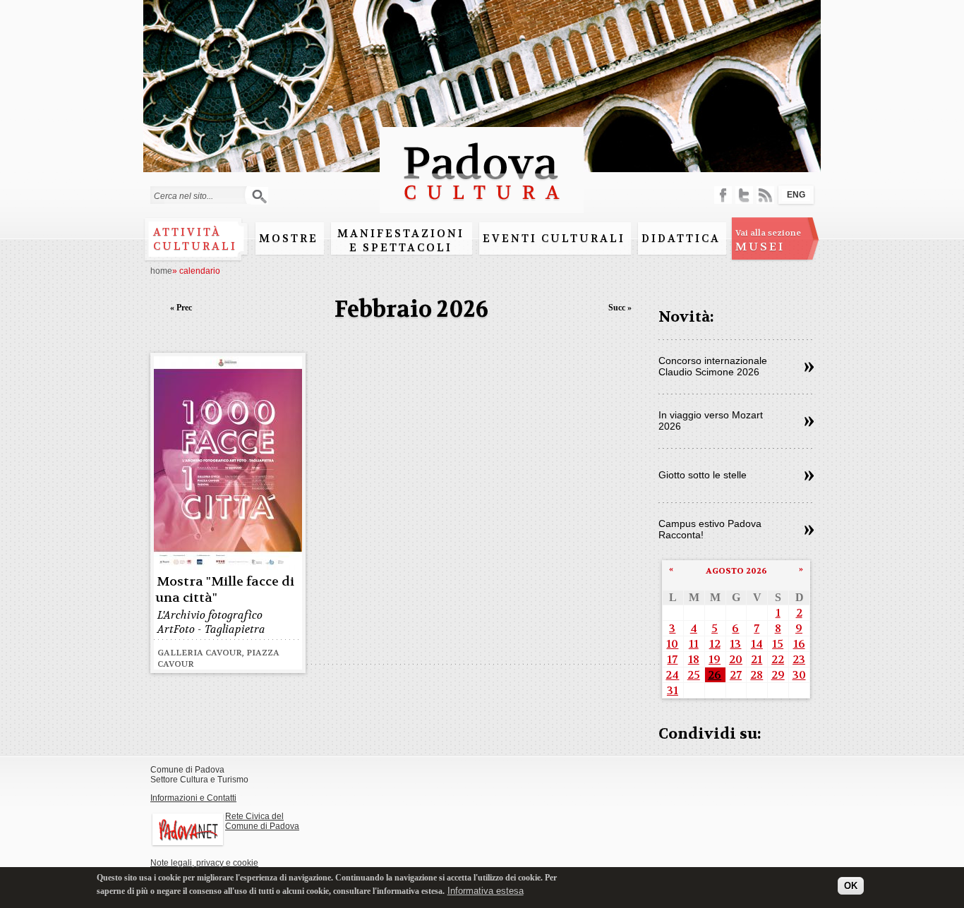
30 (799, 674)
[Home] (482, 206)
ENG (796, 195)
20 (735, 659)
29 (778, 674)
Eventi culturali (554, 238)
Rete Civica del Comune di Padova (262, 821)
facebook (723, 195)
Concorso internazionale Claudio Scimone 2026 (712, 366)
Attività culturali (195, 239)
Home (161, 271)
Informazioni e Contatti (193, 798)
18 (693, 659)
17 (672, 659)
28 (756, 674)
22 (777, 659)
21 (756, 659)
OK (850, 885)
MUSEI (768, 240)
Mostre (288, 238)
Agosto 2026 (736, 570)
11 (694, 643)
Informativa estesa (485, 890)
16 (799, 643)
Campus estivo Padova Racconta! (709, 529)
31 (672, 690)
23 (799, 659)
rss (765, 195)
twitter (744, 195)
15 (777, 643)
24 (672, 674)
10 (672, 643)
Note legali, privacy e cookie (204, 863)
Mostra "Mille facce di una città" (224, 590)
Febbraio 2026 (411, 309)
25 (693, 674)
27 (736, 674)
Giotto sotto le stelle (702, 474)
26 (714, 674)
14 (757, 643)
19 (715, 659)
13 (735, 643)
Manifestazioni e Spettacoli (400, 240)
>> (809, 367)
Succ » (620, 308)
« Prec (181, 308)
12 (715, 643)
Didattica (681, 238)
